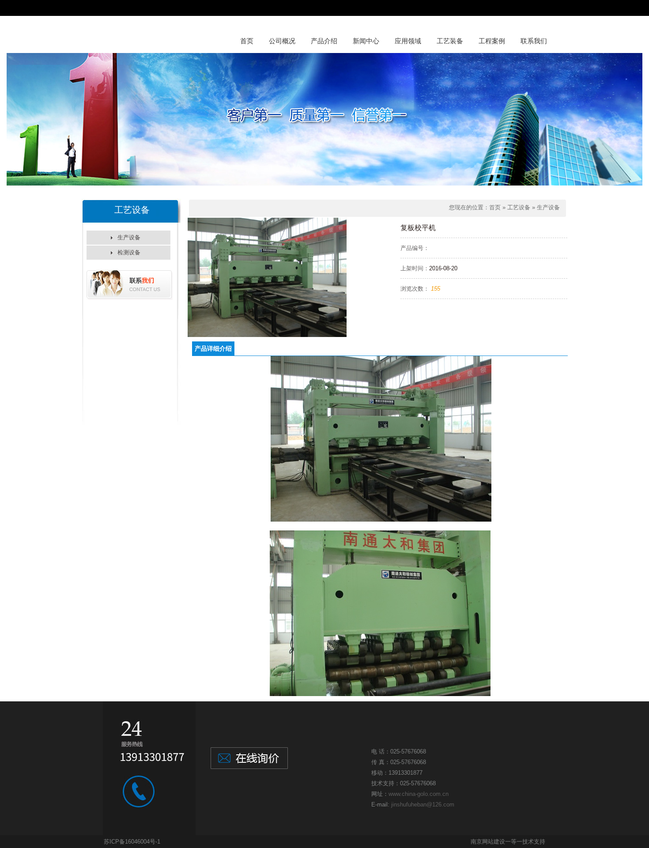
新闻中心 (366, 41)
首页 (246, 41)
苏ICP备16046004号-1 (132, 841)
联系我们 (534, 41)
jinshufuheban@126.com (422, 804)
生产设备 (128, 237)
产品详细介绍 (213, 348)
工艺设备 (518, 207)
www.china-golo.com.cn (419, 794)
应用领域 (408, 41)
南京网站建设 (488, 841)
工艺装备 (450, 41)
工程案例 (492, 41)
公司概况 (282, 41)
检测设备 (128, 252)
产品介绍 (324, 41)
